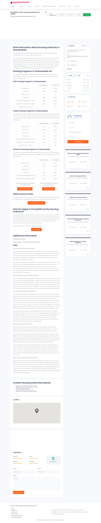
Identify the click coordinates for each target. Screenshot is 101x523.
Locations (20, 6)
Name (14, 468)
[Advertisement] (50, 29)
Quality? (15, 461)
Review (87, 14)
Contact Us (76, 6)
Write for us (62, 6)
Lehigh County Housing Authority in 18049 (26, 391)
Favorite (71, 14)
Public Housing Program (25, 189)
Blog (70, 6)
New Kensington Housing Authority (78, 242)
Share (79, 14)
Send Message (78, 141)
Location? (32, 461)
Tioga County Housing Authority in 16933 (78, 153)
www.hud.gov (36, 229)
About (29, 6)
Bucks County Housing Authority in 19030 (26, 385)
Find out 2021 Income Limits (36, 203)
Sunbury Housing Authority (78, 197)
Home (13, 6)
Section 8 (36, 6)
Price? (31, 456)
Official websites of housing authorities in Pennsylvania (26, 242)
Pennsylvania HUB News (19, 239)
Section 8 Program (48, 189)
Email (39, 468)
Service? (15, 456)
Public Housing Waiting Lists (49, 6)
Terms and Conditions (16, 515)
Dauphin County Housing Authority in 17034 (27, 387)
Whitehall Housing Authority (23, 388)
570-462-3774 (52, 15)
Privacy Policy (14, 513)
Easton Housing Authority (78, 176)
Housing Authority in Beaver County (24, 390)
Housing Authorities (16, 517)
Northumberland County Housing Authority (78, 219)
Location (62, 14)
